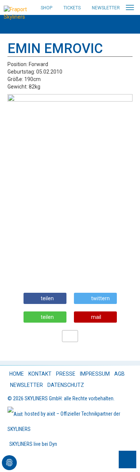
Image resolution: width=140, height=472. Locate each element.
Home (16, 374)
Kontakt (40, 374)
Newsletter (106, 7)
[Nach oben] (127, 459)
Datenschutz (65, 385)
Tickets (72, 7)
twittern (100, 298)
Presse (65, 374)
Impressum (95, 374)
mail (96, 317)
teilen (47, 298)
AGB (119, 374)
